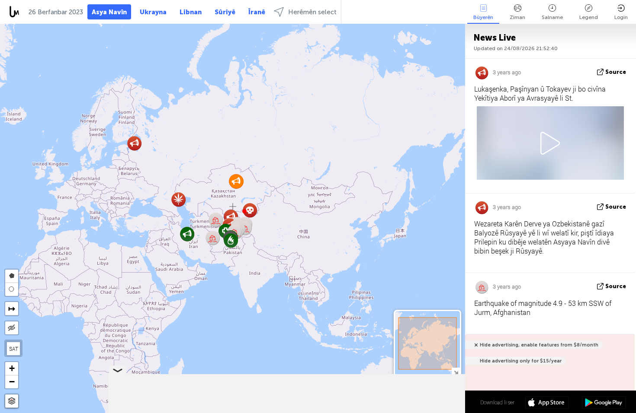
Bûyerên (483, 17)
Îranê (256, 12)
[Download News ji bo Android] (604, 403)
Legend (588, 17)
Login (621, 17)
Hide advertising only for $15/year (521, 361)
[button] (244, 211)
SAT (13, 348)
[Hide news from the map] (11, 327)
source (615, 72)
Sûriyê (225, 12)
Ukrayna (153, 12)
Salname (552, 17)
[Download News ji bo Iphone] (547, 403)
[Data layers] (11, 401)
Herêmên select (312, 12)
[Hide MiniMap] (456, 372)
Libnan (191, 12)
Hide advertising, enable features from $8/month (539, 345)
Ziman (517, 17)
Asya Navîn (109, 12)
